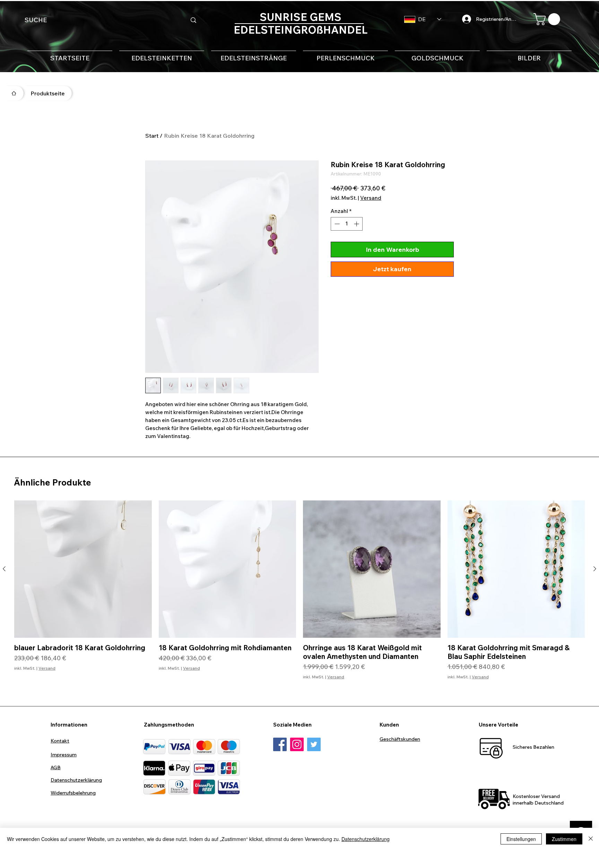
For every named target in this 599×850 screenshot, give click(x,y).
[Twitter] (314, 744)
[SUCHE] (193, 20)
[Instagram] (297, 744)
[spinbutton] (347, 223)
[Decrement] (336, 223)
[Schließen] (591, 838)
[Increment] (357, 223)
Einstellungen (521, 838)
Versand (370, 198)
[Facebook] (280, 744)
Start (151, 135)
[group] (299, 594)
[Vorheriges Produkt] (4, 569)
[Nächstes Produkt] (595, 569)
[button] (548, 19)
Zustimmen (564, 838)
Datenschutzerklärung (365, 838)
